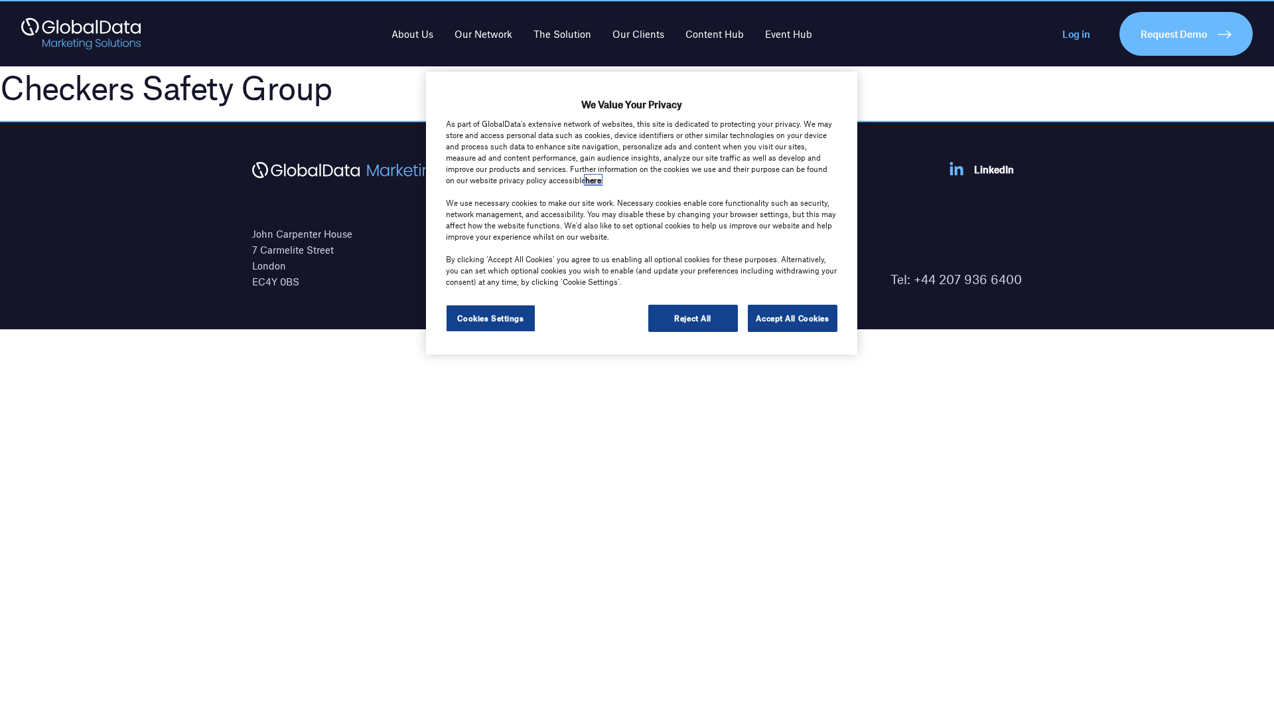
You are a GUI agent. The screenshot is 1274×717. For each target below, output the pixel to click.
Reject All (692, 318)
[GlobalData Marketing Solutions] (81, 34)
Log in (1076, 34)
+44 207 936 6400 (968, 279)
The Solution (562, 34)
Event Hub (788, 34)
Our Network (483, 34)
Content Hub (714, 34)
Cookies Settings (490, 318)
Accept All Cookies (792, 318)
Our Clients (638, 34)
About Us (412, 34)
